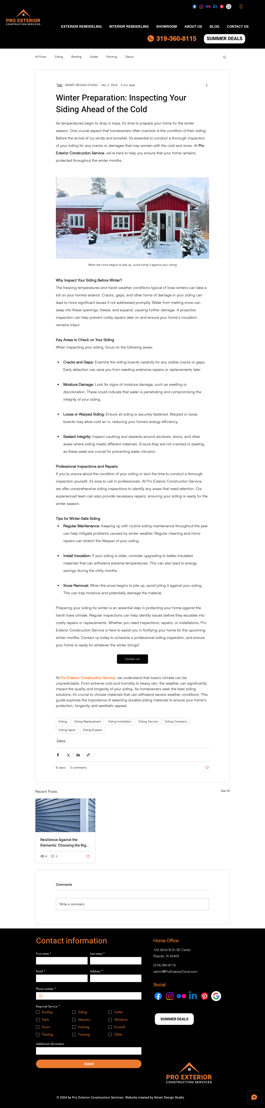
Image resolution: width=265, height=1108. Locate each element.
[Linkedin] (215, 6)
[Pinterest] (221, 6)
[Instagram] (201, 6)
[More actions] (206, 85)
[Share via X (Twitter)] (68, 755)
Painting (111, 57)
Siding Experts (92, 730)
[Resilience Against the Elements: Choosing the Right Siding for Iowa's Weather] (65, 815)
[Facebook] (194, 6)
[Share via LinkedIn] (78, 755)
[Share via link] (88, 755)
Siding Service (148, 721)
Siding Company (176, 721)
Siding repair (67, 730)
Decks (129, 57)
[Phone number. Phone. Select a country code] (43, 995)
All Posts (40, 57)
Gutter (94, 57)
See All (225, 791)
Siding (59, 57)
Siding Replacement (87, 721)
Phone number (46, 989)
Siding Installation (119, 721)
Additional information (50, 1044)
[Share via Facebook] (58, 755)
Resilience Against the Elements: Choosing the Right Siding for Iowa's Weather (64, 842)
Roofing (76, 57)
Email (40, 971)
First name (43, 953)
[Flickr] (208, 6)
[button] (241, 6)
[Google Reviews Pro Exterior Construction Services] (228, 6)
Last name (97, 953)
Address (96, 971)
